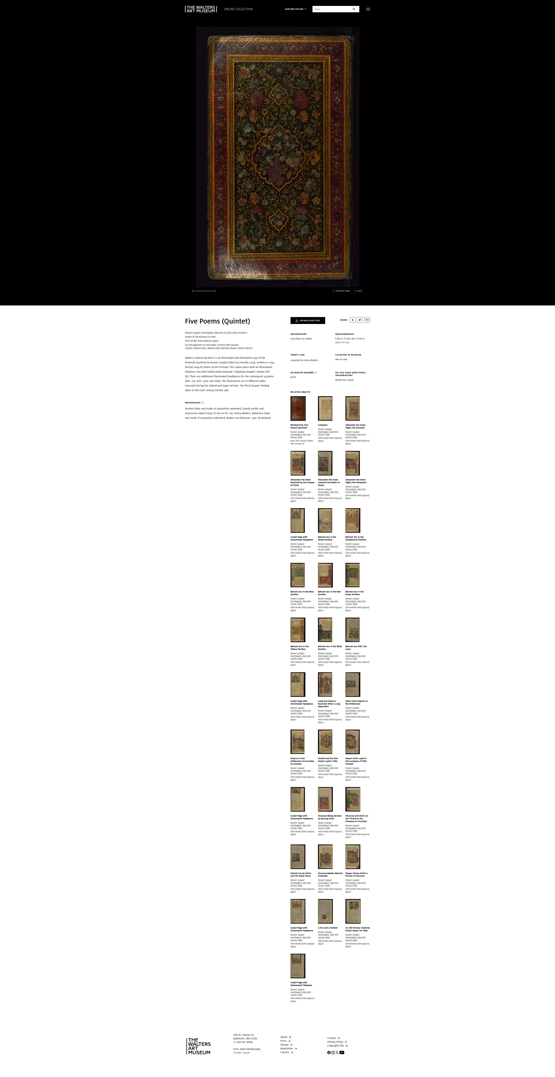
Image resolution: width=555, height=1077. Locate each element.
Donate (284, 1044)
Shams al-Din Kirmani (196, 336)
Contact (332, 1038)
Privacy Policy (335, 1041)
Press (283, 1041)
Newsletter (287, 1048)
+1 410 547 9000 (243, 1042)
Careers (285, 1052)
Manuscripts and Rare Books (221, 348)
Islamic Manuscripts (196, 348)
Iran (293, 338)
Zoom (359, 291)
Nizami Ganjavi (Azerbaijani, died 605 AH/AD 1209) (211, 332)
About (284, 1037)
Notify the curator (344, 379)
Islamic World (245, 348)
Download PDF (310, 320)
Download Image (343, 291)
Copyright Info (336, 1045)
